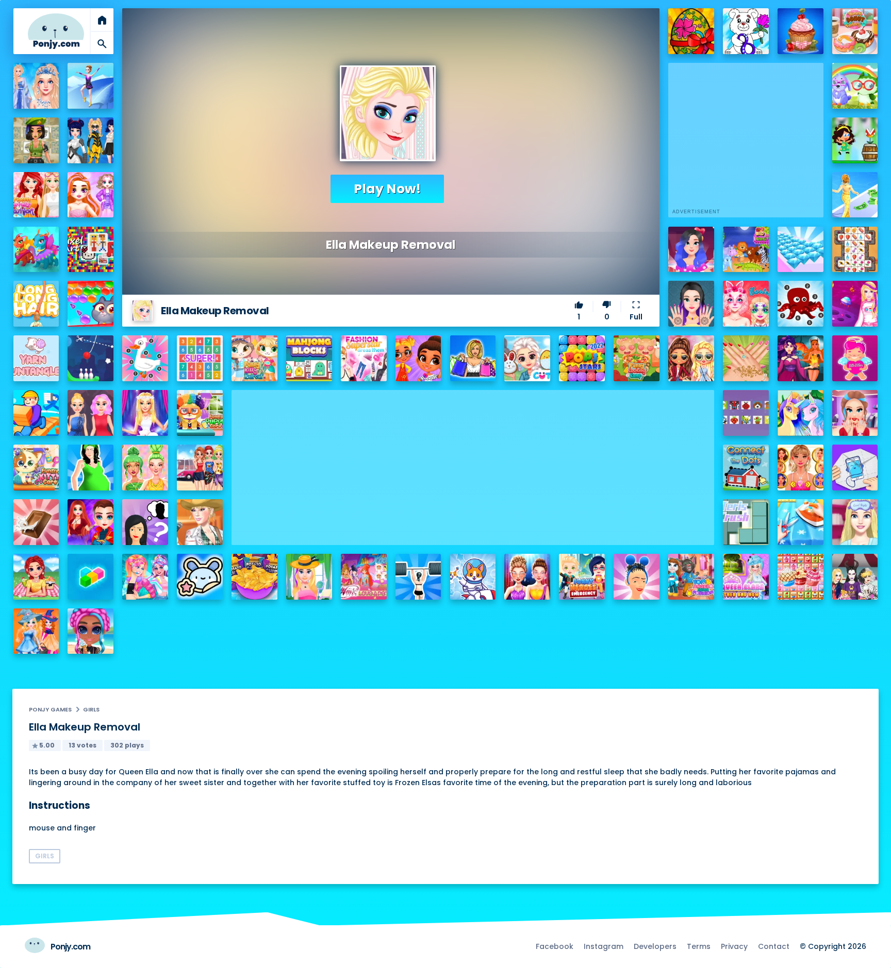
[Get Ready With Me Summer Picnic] (36, 577)
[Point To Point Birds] (145, 358)
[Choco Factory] (36, 522)
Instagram (603, 946)
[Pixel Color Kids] (746, 413)
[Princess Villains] (800, 358)
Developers (655, 946)
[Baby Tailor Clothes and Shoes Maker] (800, 522)
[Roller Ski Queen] (90, 86)
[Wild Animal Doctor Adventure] (746, 250)
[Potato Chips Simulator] (254, 577)
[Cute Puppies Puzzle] (473, 577)
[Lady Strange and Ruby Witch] (90, 522)
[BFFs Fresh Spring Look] (691, 358)
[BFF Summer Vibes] (90, 631)
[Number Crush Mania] (200, 358)
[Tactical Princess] (36, 140)
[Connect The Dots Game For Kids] (746, 467)
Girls (91, 709)
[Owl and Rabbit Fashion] (855, 86)
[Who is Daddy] (90, 467)
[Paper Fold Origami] (855, 467)
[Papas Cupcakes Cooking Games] (800, 31)
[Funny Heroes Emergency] (582, 577)
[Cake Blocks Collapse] (800, 577)
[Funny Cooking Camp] (636, 358)
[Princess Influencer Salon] (855, 413)
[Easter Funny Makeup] (746, 304)
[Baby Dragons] (36, 250)
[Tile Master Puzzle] (855, 250)
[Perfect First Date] (691, 250)
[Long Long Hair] (36, 304)
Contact (773, 946)
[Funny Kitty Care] (36, 467)
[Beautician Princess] (800, 467)
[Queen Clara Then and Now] (746, 577)
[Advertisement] (473, 462)
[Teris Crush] (746, 522)
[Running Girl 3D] (36, 413)
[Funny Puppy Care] (200, 413)
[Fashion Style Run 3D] (855, 195)
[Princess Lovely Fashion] (36, 195)
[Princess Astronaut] (855, 304)
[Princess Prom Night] (90, 413)
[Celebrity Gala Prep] (527, 577)
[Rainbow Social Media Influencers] (90, 195)
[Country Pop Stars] (200, 522)
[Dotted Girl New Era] (90, 140)
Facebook (554, 946)
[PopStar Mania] (582, 358)
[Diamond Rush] (800, 250)
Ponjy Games (50, 709)
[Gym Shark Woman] (418, 577)
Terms (699, 946)
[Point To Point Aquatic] (800, 304)
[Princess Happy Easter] (527, 358)
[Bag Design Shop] (473, 358)
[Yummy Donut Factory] (855, 31)
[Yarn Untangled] (36, 358)
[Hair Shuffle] (636, 577)
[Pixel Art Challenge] (90, 250)
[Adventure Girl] (855, 140)
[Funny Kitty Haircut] (254, 358)
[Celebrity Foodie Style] (145, 467)
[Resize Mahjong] (309, 358)
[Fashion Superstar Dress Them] (364, 358)
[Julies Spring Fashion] (309, 577)
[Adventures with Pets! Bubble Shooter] (90, 304)
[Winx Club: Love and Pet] (364, 577)
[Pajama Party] (855, 522)
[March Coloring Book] (746, 31)
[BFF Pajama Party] (855, 577)
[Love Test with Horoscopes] (855, 358)
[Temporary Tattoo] (200, 577)
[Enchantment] (418, 358)
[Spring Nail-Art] (746, 358)
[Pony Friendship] (800, 413)
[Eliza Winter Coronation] (36, 86)
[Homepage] (55, 31)
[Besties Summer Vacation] (200, 467)
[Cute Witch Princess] (36, 631)
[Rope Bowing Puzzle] (90, 358)
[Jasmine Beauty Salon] (691, 304)
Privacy (734, 946)
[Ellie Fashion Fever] (145, 413)
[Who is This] (145, 522)
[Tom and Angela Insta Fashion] (691, 577)
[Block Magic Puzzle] (90, 577)
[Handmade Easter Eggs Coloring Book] (691, 31)
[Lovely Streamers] (145, 577)
